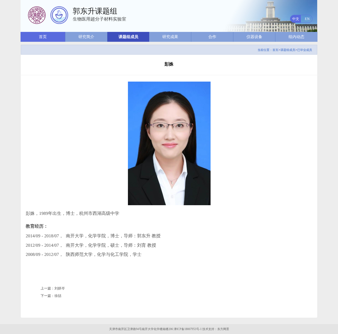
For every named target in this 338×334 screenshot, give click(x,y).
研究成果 (170, 37)
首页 (43, 37)
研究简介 (86, 37)
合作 (212, 37)
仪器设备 (254, 37)
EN (307, 19)
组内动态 (296, 37)
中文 (295, 19)
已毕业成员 (304, 50)
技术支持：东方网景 (215, 329)
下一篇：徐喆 (51, 296)
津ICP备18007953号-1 (188, 329)
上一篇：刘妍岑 (53, 288)
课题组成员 (128, 37)
